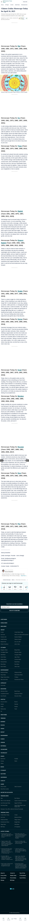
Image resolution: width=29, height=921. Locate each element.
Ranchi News (3, 666)
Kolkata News (3, 659)
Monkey (21, 396)
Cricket (11, 4)
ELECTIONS (3, 773)
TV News (16, 677)
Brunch (16, 701)
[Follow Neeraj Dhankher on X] (11, 19)
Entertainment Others (19, 679)
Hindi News (17, 824)
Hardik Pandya (4, 639)
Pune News (17, 664)
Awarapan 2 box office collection (7, 809)
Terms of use (22, 873)
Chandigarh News (4, 652)
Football (16, 758)
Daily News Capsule (5, 607)
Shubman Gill (3, 637)
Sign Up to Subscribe (14, 610)
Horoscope (3, 685)
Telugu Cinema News (5, 677)
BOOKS (2, 766)
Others (2, 763)
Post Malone (17, 798)
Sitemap (2, 880)
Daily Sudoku (3, 786)
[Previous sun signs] (2, 587)
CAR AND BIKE (4, 749)
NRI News (3, 826)
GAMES (2, 784)
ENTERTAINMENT (4, 670)
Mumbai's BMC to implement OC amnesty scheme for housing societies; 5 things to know (7, 858)
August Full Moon (18, 803)
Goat (19, 370)
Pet (1, 711)
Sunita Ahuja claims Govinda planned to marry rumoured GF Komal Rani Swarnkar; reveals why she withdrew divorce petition (21, 865)
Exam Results (3, 696)
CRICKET (3, 629)
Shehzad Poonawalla (19, 809)
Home (2, 4)
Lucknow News (18, 659)
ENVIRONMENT (4, 735)
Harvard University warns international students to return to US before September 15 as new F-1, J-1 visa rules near (7, 851)
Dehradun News (18, 652)
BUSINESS (3, 721)
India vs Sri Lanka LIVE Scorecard (21, 634)
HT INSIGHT (3, 770)
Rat (19, 46)
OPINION (3, 742)
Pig (19, 524)
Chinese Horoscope (6, 579)
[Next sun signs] (27, 587)
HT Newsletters (23, 875)
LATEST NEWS (4, 619)
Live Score (3, 634)
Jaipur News (17, 657)
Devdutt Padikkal (18, 637)
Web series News (4, 679)
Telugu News (3, 824)
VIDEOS (2, 728)
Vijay (2, 798)
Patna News (3, 664)
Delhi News (3, 654)
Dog (19, 473)
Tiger (20, 146)
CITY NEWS (3, 647)
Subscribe (25, 1)
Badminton (3, 758)
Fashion (2, 704)
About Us (3, 873)
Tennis (16, 761)
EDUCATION (3, 688)
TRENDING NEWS (5, 795)
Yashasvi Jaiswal (18, 639)
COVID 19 (3, 780)
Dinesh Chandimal (4, 644)
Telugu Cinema (18, 819)
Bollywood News (4, 672)
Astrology (13, 579)
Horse (20, 319)
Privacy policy (4, 875)
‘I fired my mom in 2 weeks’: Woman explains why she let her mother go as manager (20, 850)
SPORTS (2, 756)
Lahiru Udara (17, 644)
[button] (1, 2)
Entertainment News (5, 822)
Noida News (17, 661)
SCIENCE (3, 739)
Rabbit (20, 211)
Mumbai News (4, 661)
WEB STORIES (4, 714)
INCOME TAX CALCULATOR (7, 792)
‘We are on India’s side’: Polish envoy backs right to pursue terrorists (21, 842)
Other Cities (17, 666)
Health (2, 706)
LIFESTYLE (3, 699)
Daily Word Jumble (5, 789)
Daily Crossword (18, 786)
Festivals (16, 704)
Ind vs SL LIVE (17, 641)
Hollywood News (18, 672)
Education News (18, 696)
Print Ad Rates (13, 877)
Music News (3, 674)
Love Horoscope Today (5, 803)
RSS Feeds (12, 880)
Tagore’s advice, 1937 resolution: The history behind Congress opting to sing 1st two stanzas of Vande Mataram (7, 843)
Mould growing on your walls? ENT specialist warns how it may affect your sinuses (7, 835)
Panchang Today (4, 805)
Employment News (18, 693)
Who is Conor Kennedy (5, 800)
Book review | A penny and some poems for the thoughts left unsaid (7, 864)
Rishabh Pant (3, 641)
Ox (19, 118)
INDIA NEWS (3, 626)
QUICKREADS (4, 777)
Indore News (3, 657)
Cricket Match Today (19, 632)
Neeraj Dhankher (9, 571)
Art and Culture (4, 701)
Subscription (3, 877)
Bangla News (17, 822)
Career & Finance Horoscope (21, 800)
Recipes (16, 706)
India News (17, 4)
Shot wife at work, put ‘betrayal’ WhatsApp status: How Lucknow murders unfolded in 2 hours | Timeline (21, 836)
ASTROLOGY (3, 683)
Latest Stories (5, 831)
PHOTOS (3, 725)
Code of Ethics (23, 877)
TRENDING (3, 718)
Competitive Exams (5, 693)
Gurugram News (18, 654)
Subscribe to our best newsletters (14, 604)
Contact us (12, 873)
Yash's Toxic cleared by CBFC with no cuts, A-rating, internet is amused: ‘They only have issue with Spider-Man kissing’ (20, 858)
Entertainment (24, 4)
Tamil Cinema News (19, 674)
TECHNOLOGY (4, 752)
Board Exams (17, 691)
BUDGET (2, 732)
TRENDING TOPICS (5, 812)
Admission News (4, 691)
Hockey (2, 761)
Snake (20, 291)
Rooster (21, 447)
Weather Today (13, 875)
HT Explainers (17, 826)
